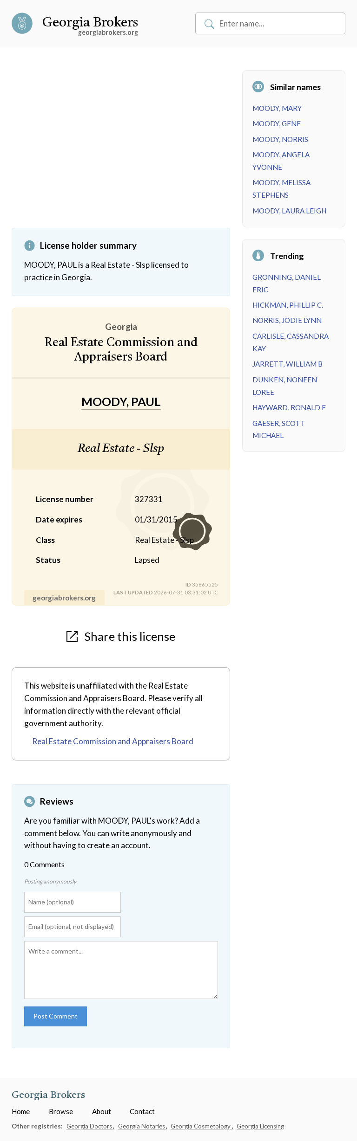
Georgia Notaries (142, 1126)
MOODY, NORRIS (280, 139)
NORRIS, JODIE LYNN (287, 320)
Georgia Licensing (260, 1126)
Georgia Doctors (89, 1126)
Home (21, 1111)
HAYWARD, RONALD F (289, 407)
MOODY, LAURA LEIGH (289, 210)
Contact (142, 1111)
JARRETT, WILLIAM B (287, 364)
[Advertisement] (121, 149)
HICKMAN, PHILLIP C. (287, 305)
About (101, 1111)
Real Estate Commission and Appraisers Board (112, 741)
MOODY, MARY (277, 108)
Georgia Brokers (90, 23)
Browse (61, 1111)
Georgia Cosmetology (201, 1126)
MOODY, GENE (276, 123)
